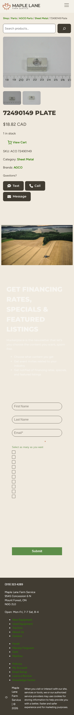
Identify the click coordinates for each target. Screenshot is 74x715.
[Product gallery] (37, 62)
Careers (17, 636)
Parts (14, 18)
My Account (19, 667)
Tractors (17, 628)
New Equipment (22, 619)
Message (19, 196)
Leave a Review (22, 676)
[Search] (64, 28)
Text (16, 186)
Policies (17, 663)
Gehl (15, 652)
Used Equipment (22, 624)
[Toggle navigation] (66, 5)
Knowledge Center (23, 680)
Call (38, 186)
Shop (6, 18)
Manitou (17, 656)
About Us (18, 632)
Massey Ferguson (23, 648)
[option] (32, 98)
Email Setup (19, 672)
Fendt (16, 643)
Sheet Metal (41, 18)
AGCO (18, 167)
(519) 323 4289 (14, 584)
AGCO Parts (26, 18)
